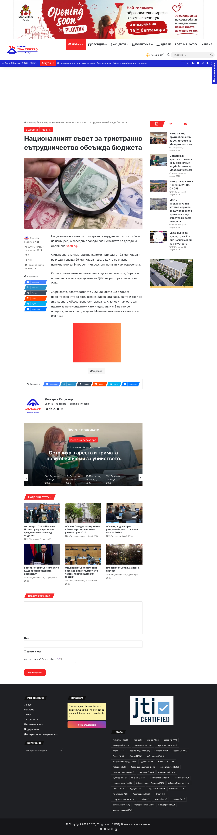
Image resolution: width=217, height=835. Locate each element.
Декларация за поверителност (42, 734)
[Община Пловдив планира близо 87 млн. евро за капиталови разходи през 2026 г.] (83, 513)
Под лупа (136, 788)
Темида (160, 799)
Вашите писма (143, 745)
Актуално (121, 740)
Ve (68, 246)
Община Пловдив (179, 783)
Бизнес (152, 740)
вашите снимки (122, 810)
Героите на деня (139, 751)
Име (26, 638)
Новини (77, 44)
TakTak (28, 714)
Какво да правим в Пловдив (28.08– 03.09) (80, 63)
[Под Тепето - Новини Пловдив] (22, 49)
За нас (27, 704)
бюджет (97, 371)
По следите (120, 794)
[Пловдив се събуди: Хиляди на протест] (124, 554)
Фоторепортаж (144, 805)
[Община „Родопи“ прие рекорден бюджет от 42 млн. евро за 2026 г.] (124, 513)
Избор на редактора (143, 767)
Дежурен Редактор (59, 399)
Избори (119, 767)
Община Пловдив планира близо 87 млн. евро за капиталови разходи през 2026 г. (83, 529)
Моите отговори (160, 778)
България (42, 122)
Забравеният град (124, 761)
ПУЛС (118, 788)
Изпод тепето (169, 767)
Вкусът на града (167, 745)
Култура (120, 778)
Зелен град (166, 761)
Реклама (29, 709)
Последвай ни (88, 724)
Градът (180, 751)
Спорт (161, 794)
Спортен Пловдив (123, 799)
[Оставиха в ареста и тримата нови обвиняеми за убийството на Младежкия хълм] (158, 160)
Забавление (83, 439)
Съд (144, 799)
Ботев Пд (170, 740)
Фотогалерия (121, 805)
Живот (135, 756)
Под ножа (176, 788)
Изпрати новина (33, 724)
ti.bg (74, 246)
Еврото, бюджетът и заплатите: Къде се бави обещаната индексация (41, 570)
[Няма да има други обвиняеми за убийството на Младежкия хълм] (158, 138)
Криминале (166, 772)
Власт (118, 751)
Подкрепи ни (31, 729)
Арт (138, 740)
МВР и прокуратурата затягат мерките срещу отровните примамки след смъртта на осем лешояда (181, 210)
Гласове (161, 751)
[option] (83, 454)
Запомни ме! (33, 651)
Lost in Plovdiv (186, 44)
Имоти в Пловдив (123, 772)
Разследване (141, 794)
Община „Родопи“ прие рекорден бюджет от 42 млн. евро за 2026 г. (122, 529)
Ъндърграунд (166, 805)
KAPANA (207, 44)
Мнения (138, 778)
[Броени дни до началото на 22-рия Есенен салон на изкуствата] (158, 237)
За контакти (31, 719)
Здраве (165, 44)
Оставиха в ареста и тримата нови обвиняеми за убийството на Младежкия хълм (181, 163)
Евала (118, 756)
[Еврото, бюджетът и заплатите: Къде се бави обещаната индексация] (42, 554)
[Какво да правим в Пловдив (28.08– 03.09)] (158, 186)
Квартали (146, 772)
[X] (54, 409)
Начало (30, 122)
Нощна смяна (122, 783)
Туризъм (178, 799)
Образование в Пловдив (150, 783)
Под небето (156, 788)
